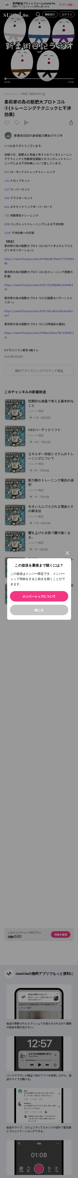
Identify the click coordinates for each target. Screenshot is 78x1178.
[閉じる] (67, 553)
